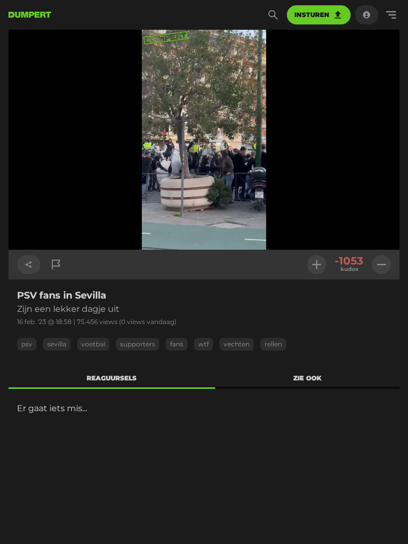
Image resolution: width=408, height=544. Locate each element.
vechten (237, 344)
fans (176, 344)
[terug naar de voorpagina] (29, 15)
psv (26, 344)
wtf (203, 344)
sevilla (56, 344)
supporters (137, 344)
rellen (273, 344)
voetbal (93, 344)
